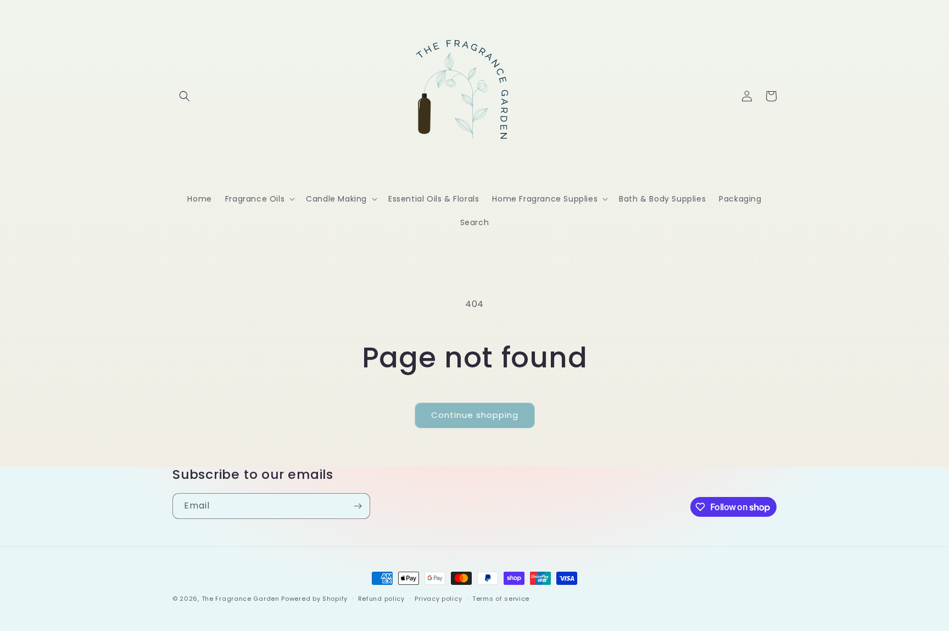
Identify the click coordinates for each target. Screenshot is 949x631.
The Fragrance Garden (241, 598)
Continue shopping (474, 415)
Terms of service (500, 598)
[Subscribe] (357, 506)
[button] (184, 96)
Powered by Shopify (314, 598)
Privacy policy (438, 598)
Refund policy (381, 598)
